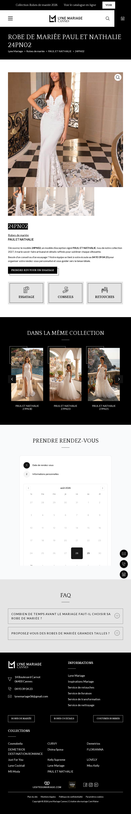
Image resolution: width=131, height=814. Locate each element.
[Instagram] (91, 785)
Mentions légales (48, 796)
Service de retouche (80, 687)
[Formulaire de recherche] (108, 18)
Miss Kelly (93, 765)
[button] (119, 379)
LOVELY (92, 759)
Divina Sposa (55, 749)
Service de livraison (80, 693)
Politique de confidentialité (71, 796)
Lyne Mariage (76, 675)
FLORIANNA (95, 749)
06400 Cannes (23, 681)
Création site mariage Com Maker (84, 801)
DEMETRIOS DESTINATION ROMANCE (25, 751)
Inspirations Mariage (81, 681)
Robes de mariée (18, 235)
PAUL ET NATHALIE (21, 239)
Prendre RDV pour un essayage (32, 270)
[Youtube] (96, 785)
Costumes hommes (108, 718)
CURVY (52, 743)
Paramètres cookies (95, 796)
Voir (109, 5)
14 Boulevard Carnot (27, 677)
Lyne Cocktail (16, 765)
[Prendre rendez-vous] (122, 18)
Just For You (15, 759)
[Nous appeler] (124, 564)
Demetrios (93, 743)
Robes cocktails (64, 718)
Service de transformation (84, 699)
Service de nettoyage (81, 705)
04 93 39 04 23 (23, 689)
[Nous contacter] (124, 554)
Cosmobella (15, 743)
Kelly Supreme (56, 759)
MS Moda (14, 771)
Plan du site (32, 796)
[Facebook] (85, 785)
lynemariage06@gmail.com (31, 696)
